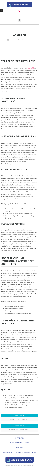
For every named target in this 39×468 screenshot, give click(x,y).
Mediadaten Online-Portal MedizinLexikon (19, 452)
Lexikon (24, 419)
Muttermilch (30, 68)
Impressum (19, 438)
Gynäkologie (14, 419)
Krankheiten (13, 429)
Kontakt (19, 448)
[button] (19, 11)
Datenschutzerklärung (19, 443)
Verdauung (24, 429)
